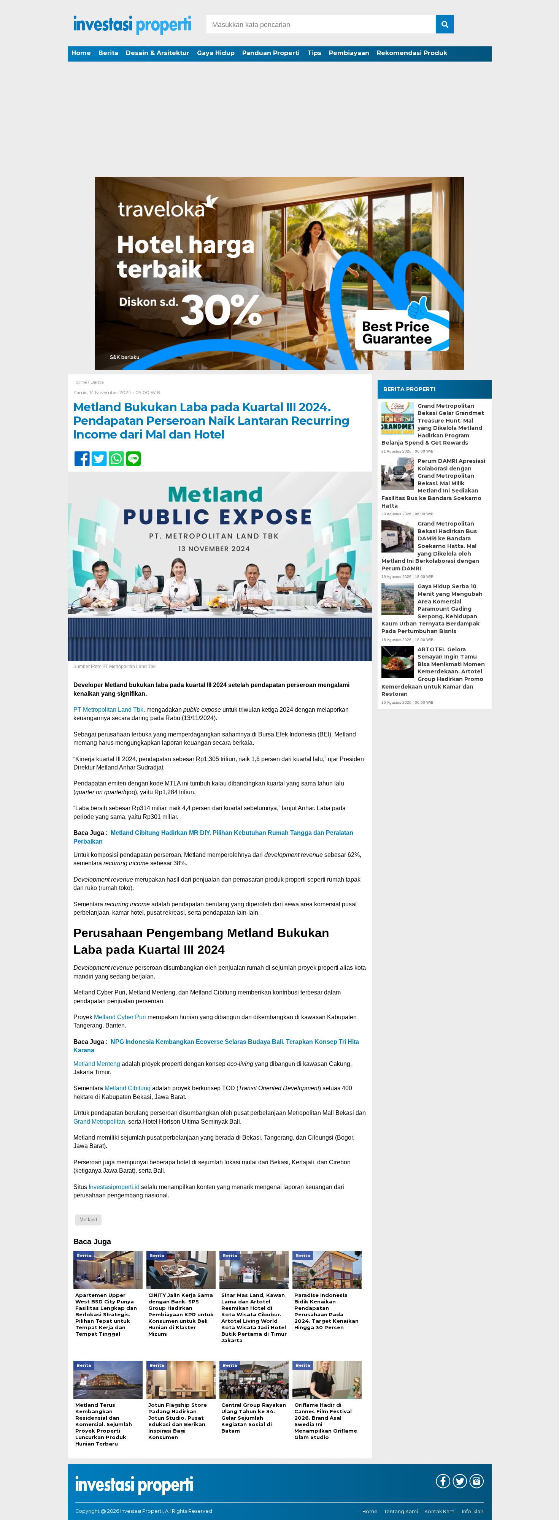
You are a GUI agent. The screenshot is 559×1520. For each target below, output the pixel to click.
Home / (82, 382)
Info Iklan (472, 1511)
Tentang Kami (401, 1511)
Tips (314, 53)
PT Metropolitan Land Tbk (108, 709)
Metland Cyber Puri (120, 1017)
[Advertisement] (279, 119)
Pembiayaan (349, 53)
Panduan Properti (271, 53)
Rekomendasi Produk (412, 53)
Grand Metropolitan (99, 1121)
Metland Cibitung (128, 1088)
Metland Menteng (96, 1064)
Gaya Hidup (216, 53)
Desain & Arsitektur (157, 53)
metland (88, 1219)
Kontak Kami (440, 1511)
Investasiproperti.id (114, 1187)
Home (81, 53)
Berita (108, 53)
